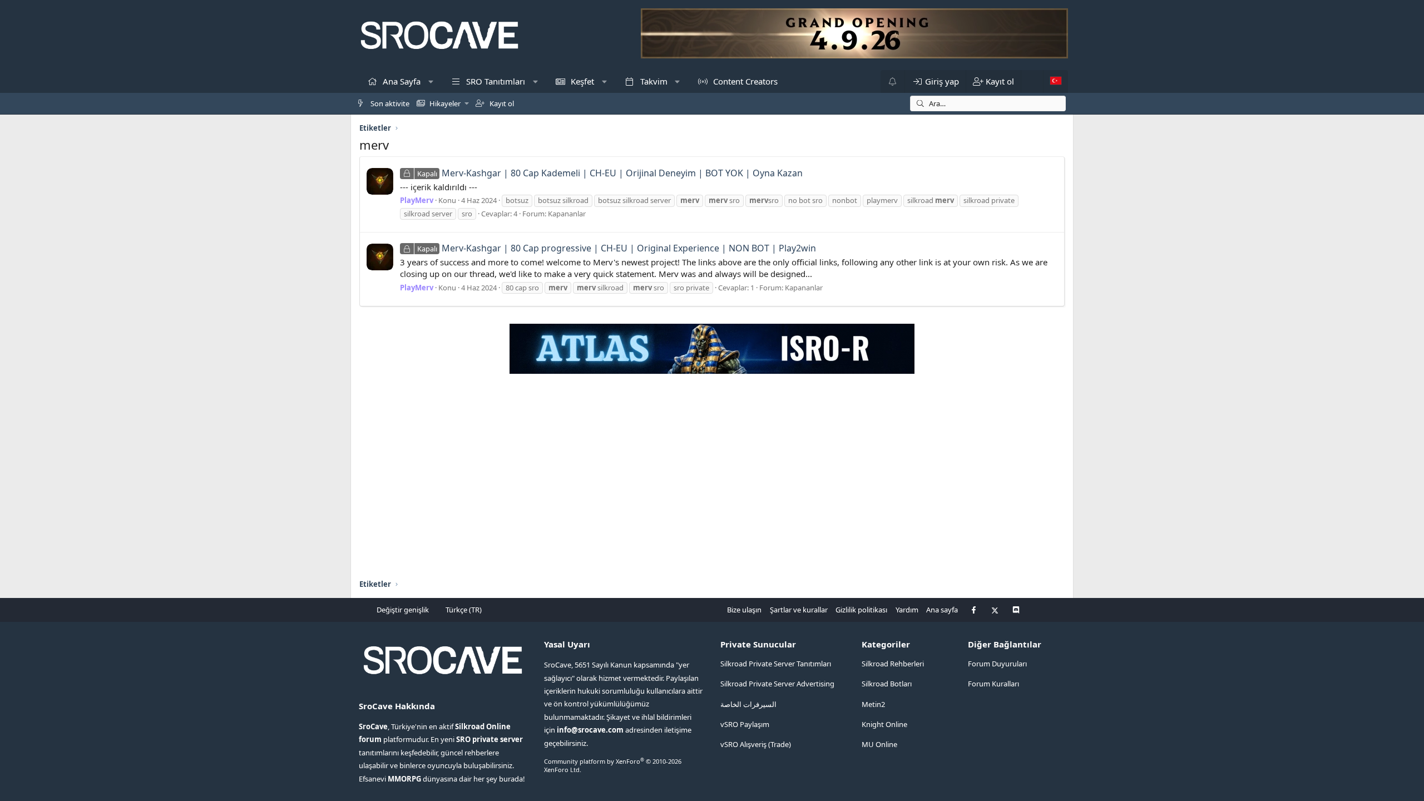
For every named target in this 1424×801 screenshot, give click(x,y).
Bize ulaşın (744, 610)
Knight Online (884, 724)
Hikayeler (444, 103)
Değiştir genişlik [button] (403, 610)
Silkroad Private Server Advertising (777, 684)
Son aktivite (389, 103)
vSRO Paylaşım (744, 724)
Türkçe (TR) (463, 610)
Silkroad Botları (887, 684)
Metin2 (873, 704)
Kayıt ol (501, 103)
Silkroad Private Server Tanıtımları (775, 664)
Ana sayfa (942, 610)
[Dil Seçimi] (1055, 81)
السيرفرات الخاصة (748, 704)
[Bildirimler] (892, 81)
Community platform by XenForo (612, 765)
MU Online (879, 744)
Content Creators (744, 81)
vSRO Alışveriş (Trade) (755, 744)
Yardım (907, 610)
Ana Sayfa (400, 81)
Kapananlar (567, 214)
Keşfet (581, 81)
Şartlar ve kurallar (799, 610)
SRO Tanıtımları (494, 81)
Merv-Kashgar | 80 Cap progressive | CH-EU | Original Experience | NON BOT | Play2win (616, 248)
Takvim (653, 81)
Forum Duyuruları (997, 664)
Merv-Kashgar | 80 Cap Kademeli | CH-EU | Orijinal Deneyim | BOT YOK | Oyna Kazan (610, 173)
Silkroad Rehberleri (893, 664)
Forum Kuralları (993, 684)
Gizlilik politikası (861, 610)
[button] (430, 81)
